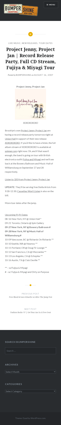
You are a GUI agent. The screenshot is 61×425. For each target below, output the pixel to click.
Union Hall (10, 138)
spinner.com (11, 151)
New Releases (30, 43)
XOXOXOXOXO (12, 142)
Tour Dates (46, 43)
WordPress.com (38, 418)
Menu (52, 5)
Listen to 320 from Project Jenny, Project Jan (27, 179)
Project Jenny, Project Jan (34, 130)
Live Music (14, 43)
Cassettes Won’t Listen (28, 191)
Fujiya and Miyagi (32, 159)
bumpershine (23, 75)
